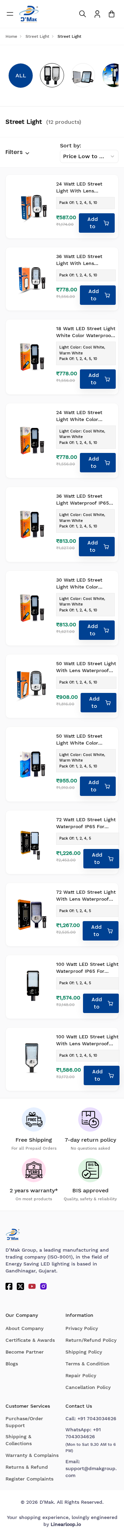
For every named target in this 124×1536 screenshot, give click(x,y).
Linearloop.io (66, 1524)
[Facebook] (9, 1286)
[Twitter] (20, 1286)
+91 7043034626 (97, 1418)
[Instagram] (43, 1286)
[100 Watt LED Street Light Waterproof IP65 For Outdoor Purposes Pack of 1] (32, 987)
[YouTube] (32, 1286)
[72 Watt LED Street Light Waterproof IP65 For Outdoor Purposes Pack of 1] (32, 842)
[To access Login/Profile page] (97, 14)
